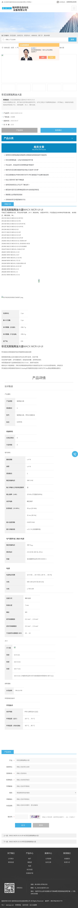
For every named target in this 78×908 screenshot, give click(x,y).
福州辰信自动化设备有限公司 (19, 2)
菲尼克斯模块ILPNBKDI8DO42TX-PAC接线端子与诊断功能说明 (27, 175)
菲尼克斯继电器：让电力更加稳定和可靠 (19, 160)
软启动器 (29, 869)
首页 (12, 47)
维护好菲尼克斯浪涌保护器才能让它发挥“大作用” (22, 170)
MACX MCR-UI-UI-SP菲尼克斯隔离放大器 (22, 841)
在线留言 (67, 858)
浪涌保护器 (29, 873)
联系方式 (67, 862)
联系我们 (58, 130)
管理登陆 (18, 905)
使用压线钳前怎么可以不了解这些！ (18, 185)
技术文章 (48, 862)
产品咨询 (19, 130)
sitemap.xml (10, 905)
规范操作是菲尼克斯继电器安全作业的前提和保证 (22, 189)
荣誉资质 (11, 862)
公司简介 (11, 858)
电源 (29, 866)
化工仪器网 (33, 905)
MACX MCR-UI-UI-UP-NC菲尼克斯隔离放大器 (24, 835)
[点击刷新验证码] (35, 816)
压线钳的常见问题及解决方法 (15, 199)
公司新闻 (48, 858)
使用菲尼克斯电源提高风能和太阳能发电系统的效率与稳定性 (26, 155)
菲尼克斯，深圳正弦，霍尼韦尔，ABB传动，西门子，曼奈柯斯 (30, 35)
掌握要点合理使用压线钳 (14, 194)
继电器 (30, 862)
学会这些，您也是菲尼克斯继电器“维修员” (20, 165)
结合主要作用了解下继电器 (15, 180)
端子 (29, 858)
